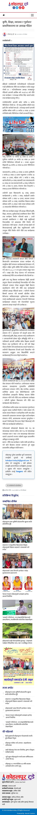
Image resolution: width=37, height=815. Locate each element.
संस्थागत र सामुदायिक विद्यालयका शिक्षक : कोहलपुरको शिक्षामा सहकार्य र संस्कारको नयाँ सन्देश (16, 547)
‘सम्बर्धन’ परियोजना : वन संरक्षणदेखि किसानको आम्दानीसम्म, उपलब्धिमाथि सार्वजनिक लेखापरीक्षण (17, 618)
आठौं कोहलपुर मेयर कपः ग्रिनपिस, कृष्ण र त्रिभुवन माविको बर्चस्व (19, 751)
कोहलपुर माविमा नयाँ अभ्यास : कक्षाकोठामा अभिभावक (18, 744)
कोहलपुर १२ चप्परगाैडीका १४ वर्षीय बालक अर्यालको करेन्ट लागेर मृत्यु (18, 765)
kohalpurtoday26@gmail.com (17, 460)
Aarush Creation (30, 813)
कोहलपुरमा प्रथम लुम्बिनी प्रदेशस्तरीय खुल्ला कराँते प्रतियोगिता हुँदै (17, 522)
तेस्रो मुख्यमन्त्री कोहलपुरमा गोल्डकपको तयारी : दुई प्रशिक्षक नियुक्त (19, 737)
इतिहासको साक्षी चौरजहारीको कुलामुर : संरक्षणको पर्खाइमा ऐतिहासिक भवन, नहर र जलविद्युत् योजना (17, 642)
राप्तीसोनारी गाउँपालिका (15, 485)
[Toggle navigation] (32, 15)
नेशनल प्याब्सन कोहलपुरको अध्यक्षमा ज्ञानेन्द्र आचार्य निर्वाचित (16, 595)
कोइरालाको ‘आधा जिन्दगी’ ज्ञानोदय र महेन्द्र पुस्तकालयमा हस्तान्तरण (15, 571)
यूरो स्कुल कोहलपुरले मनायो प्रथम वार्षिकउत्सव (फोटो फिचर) (19, 758)
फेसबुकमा (19, 471)
